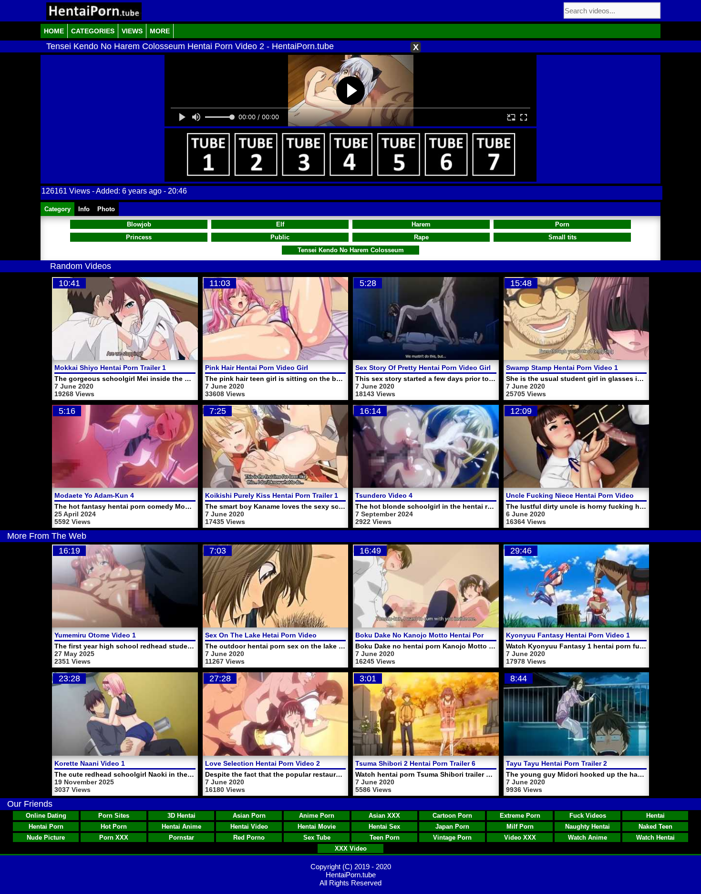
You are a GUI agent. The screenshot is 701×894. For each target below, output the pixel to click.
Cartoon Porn (452, 815)
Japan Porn (452, 826)
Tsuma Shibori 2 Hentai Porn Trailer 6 (415, 763)
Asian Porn (249, 815)
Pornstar (181, 837)
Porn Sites (113, 815)
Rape (421, 237)
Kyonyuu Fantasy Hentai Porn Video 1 (568, 635)
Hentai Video (249, 826)
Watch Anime (587, 837)
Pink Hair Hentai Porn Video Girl (256, 367)
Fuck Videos (587, 815)
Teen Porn (385, 837)
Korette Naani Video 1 (89, 763)
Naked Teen (655, 826)
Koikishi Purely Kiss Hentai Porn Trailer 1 (271, 495)
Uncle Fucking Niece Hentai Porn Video (570, 495)
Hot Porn (114, 826)
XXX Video (351, 848)
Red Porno (249, 837)
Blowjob (139, 224)
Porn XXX (113, 837)
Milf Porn (520, 826)
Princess (139, 237)
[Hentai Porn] (94, 11)
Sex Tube (316, 837)
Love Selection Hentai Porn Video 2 (262, 763)
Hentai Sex (384, 826)
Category (57, 209)
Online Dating (46, 815)
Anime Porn (316, 815)
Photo (106, 209)
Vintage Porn (452, 837)
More (160, 31)
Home (54, 31)
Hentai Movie (317, 826)
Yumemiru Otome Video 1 (95, 635)
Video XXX (520, 837)
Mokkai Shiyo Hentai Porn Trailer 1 (110, 367)
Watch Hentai (655, 837)
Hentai (655, 815)
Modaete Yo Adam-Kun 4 (94, 495)
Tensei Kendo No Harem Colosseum (351, 250)
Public (279, 237)
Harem (421, 224)
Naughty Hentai (587, 826)
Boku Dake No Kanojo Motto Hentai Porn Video (431, 635)
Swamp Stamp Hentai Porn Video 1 (562, 367)
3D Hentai (181, 815)
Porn (562, 224)
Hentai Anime (181, 826)
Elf (280, 224)
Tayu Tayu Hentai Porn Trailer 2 (556, 763)
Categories (92, 31)
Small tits (562, 237)
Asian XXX (384, 815)
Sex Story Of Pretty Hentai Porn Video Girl (423, 367)
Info (84, 209)
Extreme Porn (520, 815)
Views (132, 31)
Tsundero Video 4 (383, 495)
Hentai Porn (46, 826)
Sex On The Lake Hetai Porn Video (261, 635)
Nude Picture (46, 837)
